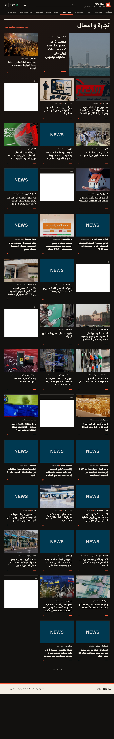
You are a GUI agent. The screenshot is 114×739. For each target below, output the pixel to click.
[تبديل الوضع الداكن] (6, 5)
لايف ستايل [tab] (12, 12)
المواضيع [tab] (98, 12)
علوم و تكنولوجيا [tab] (26, 12)
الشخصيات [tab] (79, 12)
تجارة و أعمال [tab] (66, 12)
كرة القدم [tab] (39, 12)
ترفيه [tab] (56, 12)
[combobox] (56, 5)
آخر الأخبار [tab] (108, 12)
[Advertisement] (21, 97)
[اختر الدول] (25, 5)
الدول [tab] (89, 12)
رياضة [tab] (48, 12)
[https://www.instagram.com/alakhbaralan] (98, 689)
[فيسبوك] (100, 689)
